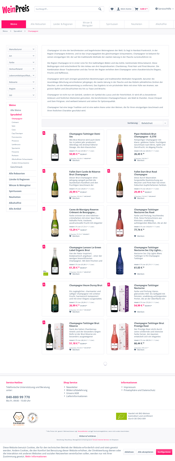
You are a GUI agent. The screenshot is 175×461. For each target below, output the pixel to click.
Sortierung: (133, 123)
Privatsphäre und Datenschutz (139, 390)
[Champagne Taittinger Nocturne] (119, 298)
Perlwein (15, 155)
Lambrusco (16, 144)
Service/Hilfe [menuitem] (165, 8)
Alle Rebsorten (17, 173)
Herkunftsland (15, 69)
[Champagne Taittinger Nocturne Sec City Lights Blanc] (119, 261)
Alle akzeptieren (145, 452)
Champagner (17, 118)
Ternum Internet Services (100, 440)
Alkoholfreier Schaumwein (22, 159)
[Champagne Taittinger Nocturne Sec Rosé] (119, 223)
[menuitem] (112, 9)
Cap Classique (17, 133)
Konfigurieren (164, 452)
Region (12, 88)
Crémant (15, 122)
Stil (10, 95)
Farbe (11, 62)
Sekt (13, 126)
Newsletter (72, 387)
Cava (14, 130)
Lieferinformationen (76, 396)
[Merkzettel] (112, 9)
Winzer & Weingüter (20, 185)
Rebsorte (13, 82)
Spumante (16, 148)
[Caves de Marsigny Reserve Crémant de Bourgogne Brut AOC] (55, 223)
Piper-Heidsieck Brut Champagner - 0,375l (145, 135)
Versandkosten (83, 431)
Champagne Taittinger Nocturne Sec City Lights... (148, 249)
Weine (12, 105)
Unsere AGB (72, 393)
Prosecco (15, 141)
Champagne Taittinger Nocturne (146, 286)
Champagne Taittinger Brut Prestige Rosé (149, 324)
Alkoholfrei (15, 202)
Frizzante (15, 152)
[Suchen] (100, 9)
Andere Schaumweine (20, 163)
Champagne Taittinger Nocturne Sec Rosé (146, 211)
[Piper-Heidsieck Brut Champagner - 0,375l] (119, 147)
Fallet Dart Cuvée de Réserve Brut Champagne (84, 173)
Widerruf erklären (87, 436)
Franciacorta (17, 137)
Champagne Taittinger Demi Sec (84, 135)
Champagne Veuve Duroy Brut (85, 285)
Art (10, 56)
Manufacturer (15, 49)
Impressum (129, 387)
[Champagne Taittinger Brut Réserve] (55, 336)
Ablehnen (129, 452)
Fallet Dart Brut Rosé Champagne (145, 173)
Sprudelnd (16, 114)
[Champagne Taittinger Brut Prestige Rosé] (119, 336)
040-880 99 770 (18, 397)
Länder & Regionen (19, 179)
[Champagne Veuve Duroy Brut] (55, 298)
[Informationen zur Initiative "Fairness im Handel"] (18, 419)
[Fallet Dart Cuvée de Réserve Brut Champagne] (55, 185)
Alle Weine (15, 110)
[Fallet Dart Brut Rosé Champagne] (119, 185)
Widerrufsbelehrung (76, 390)
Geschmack (16, 166)
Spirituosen (15, 191)
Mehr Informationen (36, 456)
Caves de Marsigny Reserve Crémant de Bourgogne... (83, 211)
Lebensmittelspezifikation (21, 75)
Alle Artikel (15, 208)
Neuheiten (15, 197)
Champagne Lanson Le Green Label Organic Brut (85, 249)
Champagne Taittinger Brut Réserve (84, 324)
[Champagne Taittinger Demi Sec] (55, 147)
